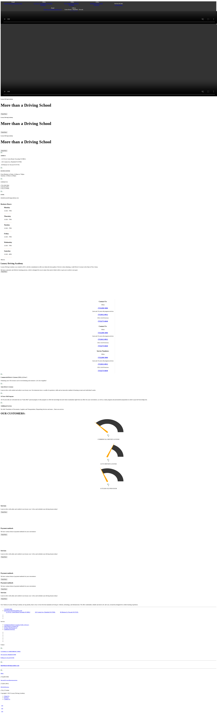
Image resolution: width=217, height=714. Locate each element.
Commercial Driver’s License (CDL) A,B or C (16, 625)
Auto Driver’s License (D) (11, 626)
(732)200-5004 (119, 5)
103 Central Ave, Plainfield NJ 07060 (8, 654)
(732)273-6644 (103, 321)
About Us (6, 696)
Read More (4, 114)
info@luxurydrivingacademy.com (13, 4)
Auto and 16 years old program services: (9, 680)
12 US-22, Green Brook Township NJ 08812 (18, 612)
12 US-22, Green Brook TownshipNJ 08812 (43, 4)
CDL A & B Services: (5, 687)
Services (6, 697)
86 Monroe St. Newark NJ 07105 (7, 657)
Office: (2, 673)
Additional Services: (9, 629)
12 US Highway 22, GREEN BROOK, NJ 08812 (11, 651)
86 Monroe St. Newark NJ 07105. (69, 612)
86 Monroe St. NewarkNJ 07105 (96, 4)
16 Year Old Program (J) (10, 628)
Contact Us (7, 699)
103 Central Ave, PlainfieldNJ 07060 (71, 4)
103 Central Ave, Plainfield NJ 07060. (45, 612)
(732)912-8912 (103, 315)
